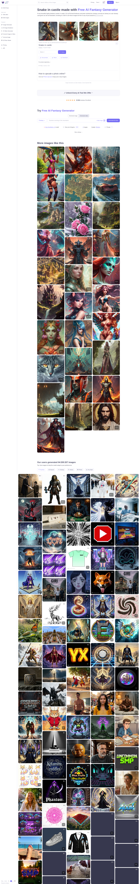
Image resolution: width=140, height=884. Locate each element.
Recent (52, 469)
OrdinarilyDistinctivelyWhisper (60, 42)
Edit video (5, 14)
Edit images (6, 17)
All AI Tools (6, 8)
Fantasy (40, 47)
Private (108, 127)
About (5, 881)
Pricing (92, 2)
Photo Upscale (47, 76)
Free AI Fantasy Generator (98, 9)
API (4, 48)
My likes (42, 469)
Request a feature (5, 883)
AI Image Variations (8, 27)
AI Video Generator (8, 31)
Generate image (73, 115)
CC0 (48, 65)
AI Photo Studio (7, 40)
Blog (2, 881)
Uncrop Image (6, 37)
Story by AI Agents (70, 127)
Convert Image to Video (9, 34)
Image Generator (7, 24)
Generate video (84, 115)
